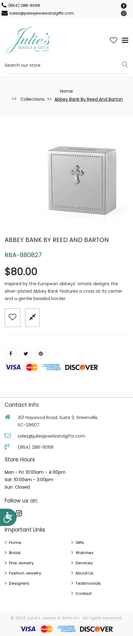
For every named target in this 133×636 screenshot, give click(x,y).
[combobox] (66, 65)
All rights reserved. (103, 618)
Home (66, 91)
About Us (84, 573)
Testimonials (88, 583)
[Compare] (32, 317)
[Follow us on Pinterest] (41, 353)
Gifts (79, 542)
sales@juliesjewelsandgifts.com (41, 13)
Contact (83, 593)
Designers (19, 583)
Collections (32, 99)
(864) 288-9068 (24, 5)
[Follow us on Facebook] (10, 353)
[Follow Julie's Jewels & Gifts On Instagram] (123, 13)
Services (84, 563)
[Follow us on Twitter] (26, 353)
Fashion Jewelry (25, 573)
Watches (84, 553)
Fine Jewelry (21, 563)
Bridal (14, 553)
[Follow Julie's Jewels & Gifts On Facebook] (123, 5)
